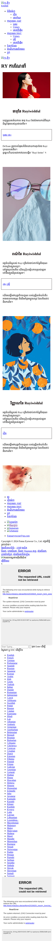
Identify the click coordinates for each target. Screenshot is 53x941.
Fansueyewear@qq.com (18, 536)
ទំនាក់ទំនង (12, 46)
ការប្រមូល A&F (14, 21)
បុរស (15, 24)
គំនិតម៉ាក (11, 11)
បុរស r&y (7, 135)
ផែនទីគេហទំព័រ (7, 548)
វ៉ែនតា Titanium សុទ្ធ (27, 551)
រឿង (15, 14)
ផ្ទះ (8, 497)
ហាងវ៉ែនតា (12, 551)
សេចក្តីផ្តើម (18, 30)
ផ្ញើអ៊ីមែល (5, 561)
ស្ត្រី (14, 39)
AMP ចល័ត (21, 548)
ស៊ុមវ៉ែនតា (42, 551)
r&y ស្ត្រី (6, 284)
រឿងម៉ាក (10, 500)
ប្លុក (8, 52)
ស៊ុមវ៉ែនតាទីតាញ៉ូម (21, 554)
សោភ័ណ (17, 17)
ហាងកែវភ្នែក (6, 554)
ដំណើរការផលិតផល (16, 49)
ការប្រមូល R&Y (14, 33)
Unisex (16, 27)
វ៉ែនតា (3, 551)
